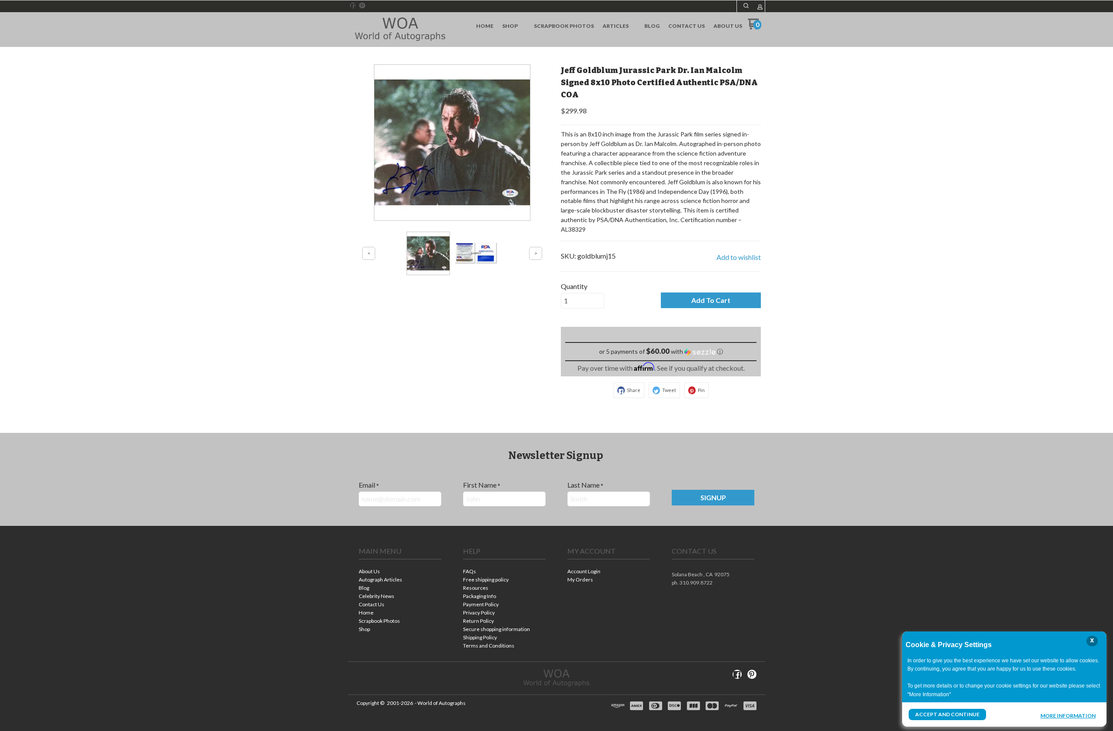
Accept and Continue (947, 714)
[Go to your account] (760, 7)
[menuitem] (484, 26)
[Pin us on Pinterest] (362, 5)
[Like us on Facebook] (353, 5)
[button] (746, 5)
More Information (1068, 715)
